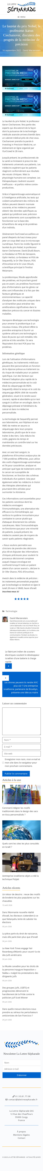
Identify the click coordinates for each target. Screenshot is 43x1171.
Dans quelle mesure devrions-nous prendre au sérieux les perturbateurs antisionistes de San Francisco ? (20, 1012)
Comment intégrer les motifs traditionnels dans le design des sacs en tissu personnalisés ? (20, 811)
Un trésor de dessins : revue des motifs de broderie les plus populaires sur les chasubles (21, 897)
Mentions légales (21, 1134)
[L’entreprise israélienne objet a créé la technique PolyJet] (21, 870)
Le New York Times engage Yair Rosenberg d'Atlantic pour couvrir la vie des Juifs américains (21, 951)
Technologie (11, 611)
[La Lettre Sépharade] (21, 7)
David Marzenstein (32, 50)
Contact (21, 1138)
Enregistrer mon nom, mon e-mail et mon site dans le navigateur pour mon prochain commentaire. (22, 762)
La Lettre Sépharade (16, 1157)
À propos (21, 1131)
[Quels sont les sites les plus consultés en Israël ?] (21, 838)
